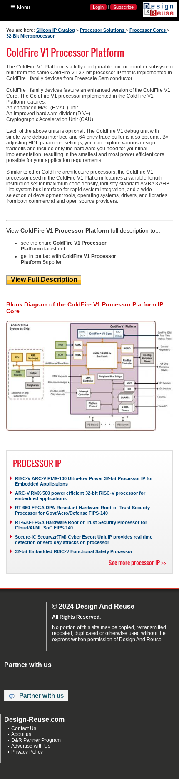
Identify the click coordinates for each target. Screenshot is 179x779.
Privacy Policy (27, 752)
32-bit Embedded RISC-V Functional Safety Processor (73, 551)
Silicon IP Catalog (55, 30)
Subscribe (123, 7)
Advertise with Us (30, 746)
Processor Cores (148, 30)
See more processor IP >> (137, 562)
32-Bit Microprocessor (30, 35)
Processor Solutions (103, 30)
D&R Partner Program (36, 740)
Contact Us (23, 728)
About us (21, 734)
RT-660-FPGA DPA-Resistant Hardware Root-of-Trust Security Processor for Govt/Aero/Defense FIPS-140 (82, 510)
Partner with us (41, 695)
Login (98, 7)
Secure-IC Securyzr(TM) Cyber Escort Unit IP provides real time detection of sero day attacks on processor (83, 539)
